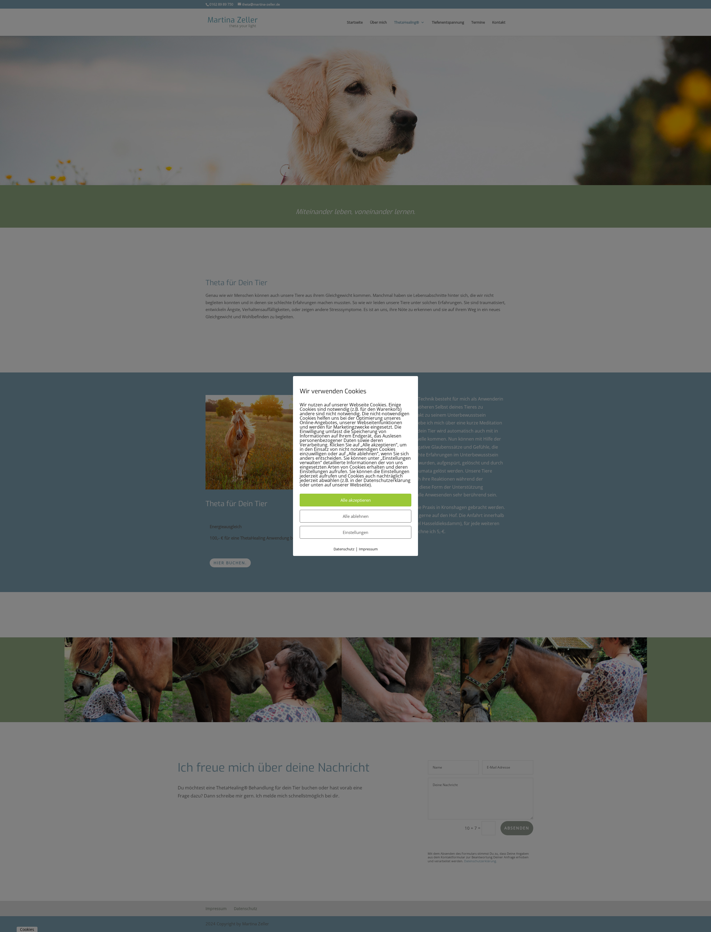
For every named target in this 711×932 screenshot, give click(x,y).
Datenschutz (344, 548)
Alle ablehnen (356, 516)
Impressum (368, 548)
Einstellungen (355, 532)
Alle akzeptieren (356, 500)
